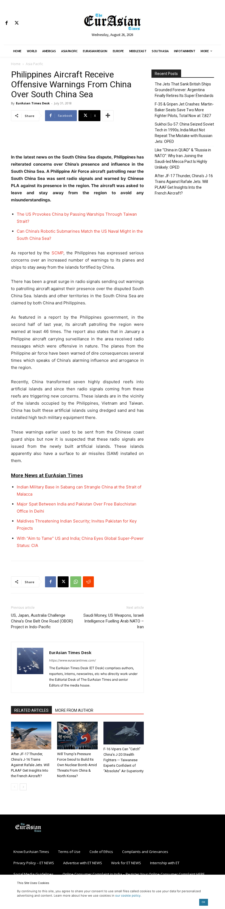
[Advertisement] (77, 139)
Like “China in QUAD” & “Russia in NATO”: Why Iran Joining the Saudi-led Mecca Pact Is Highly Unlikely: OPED (183, 158)
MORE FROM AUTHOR (74, 710)
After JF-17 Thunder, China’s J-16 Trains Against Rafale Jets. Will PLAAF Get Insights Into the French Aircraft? (30, 765)
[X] (16, 23)
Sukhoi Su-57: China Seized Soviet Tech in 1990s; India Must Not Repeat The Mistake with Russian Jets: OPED (184, 133)
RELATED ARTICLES (31, 710)
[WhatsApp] (75, 581)
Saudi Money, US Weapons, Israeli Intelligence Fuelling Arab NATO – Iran (113, 621)
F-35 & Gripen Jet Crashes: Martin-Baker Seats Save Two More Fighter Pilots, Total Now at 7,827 (184, 110)
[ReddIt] (88, 581)
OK (203, 902)
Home (16, 64)
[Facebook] (6, 23)
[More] (108, 115)
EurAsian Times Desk (33, 103)
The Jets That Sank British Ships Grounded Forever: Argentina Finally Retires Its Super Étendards (184, 90)
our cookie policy (127, 895)
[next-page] (23, 786)
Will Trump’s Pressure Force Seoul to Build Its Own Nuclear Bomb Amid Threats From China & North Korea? (77, 765)
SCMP (57, 252)
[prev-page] (14, 786)
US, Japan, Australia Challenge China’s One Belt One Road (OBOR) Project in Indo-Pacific (42, 621)
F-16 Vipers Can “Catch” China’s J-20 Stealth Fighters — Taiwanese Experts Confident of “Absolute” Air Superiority (123, 760)
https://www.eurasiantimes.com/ (72, 660)
